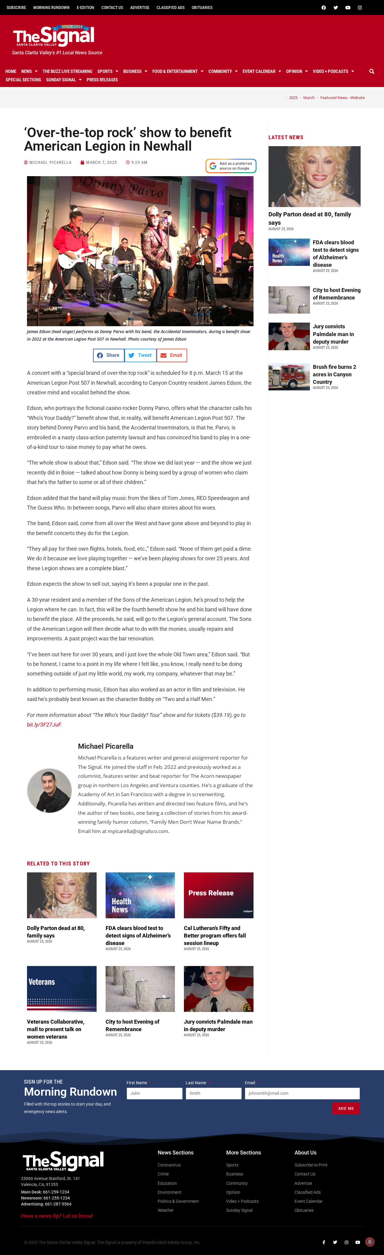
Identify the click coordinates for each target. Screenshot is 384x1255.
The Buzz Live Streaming (67, 71)
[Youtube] (347, 7)
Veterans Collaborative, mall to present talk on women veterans (56, 1029)
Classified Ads (170, 7)
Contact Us (112, 7)
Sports (105, 71)
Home (10, 71)
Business (132, 71)
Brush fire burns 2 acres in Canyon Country (334, 374)
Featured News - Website (342, 97)
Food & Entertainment (175, 71)
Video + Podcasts (330, 71)
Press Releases (102, 80)
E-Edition (85, 7)
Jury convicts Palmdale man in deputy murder (333, 334)
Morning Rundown (51, 7)
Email (250, 1082)
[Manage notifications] (370, 1242)
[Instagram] (359, 7)
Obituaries (202, 7)
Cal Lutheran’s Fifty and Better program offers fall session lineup (215, 935)
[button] (372, 71)
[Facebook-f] (324, 1242)
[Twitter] (335, 7)
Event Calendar (259, 71)
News (26, 71)
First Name (137, 1082)
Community (220, 71)
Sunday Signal (61, 80)
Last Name (196, 1082)
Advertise (139, 7)
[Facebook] (323, 7)
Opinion (294, 71)
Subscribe (16, 7)
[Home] (282, 97)
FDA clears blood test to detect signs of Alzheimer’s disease (138, 935)
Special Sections (23, 80)
